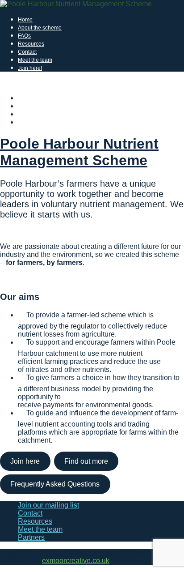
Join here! (30, 68)
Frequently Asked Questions (55, 484)
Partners (31, 537)
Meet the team (35, 60)
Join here (25, 461)
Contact (27, 52)
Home (25, 20)
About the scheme (40, 28)
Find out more (86, 461)
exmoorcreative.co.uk (75, 560)
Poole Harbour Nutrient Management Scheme (79, 152)
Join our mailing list (48, 505)
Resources (31, 44)
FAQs (24, 36)
